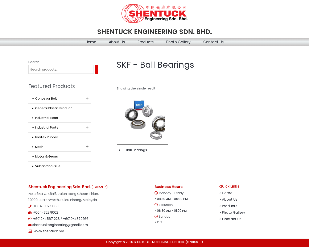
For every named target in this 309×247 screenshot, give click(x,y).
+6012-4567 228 (47, 218)
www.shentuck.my (49, 231)
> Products (228, 206)
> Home (225, 193)
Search (33, 62)
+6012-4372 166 (75, 218)
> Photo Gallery (232, 212)
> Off (158, 222)
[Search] (96, 69)
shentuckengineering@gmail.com (60, 224)
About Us (117, 42)
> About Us (228, 199)
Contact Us (213, 42)
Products (145, 42)
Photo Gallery (178, 42)
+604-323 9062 (45, 212)
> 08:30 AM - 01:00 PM (170, 210)
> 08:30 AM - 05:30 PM (171, 199)
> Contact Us (230, 219)
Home (91, 42)
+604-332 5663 (45, 206)
